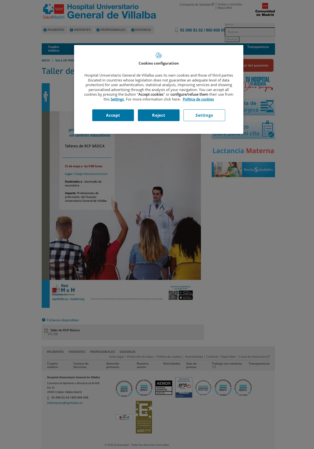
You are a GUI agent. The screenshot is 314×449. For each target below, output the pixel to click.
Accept (113, 115)
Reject (158, 115)
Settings (204, 115)
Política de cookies (198, 99)
